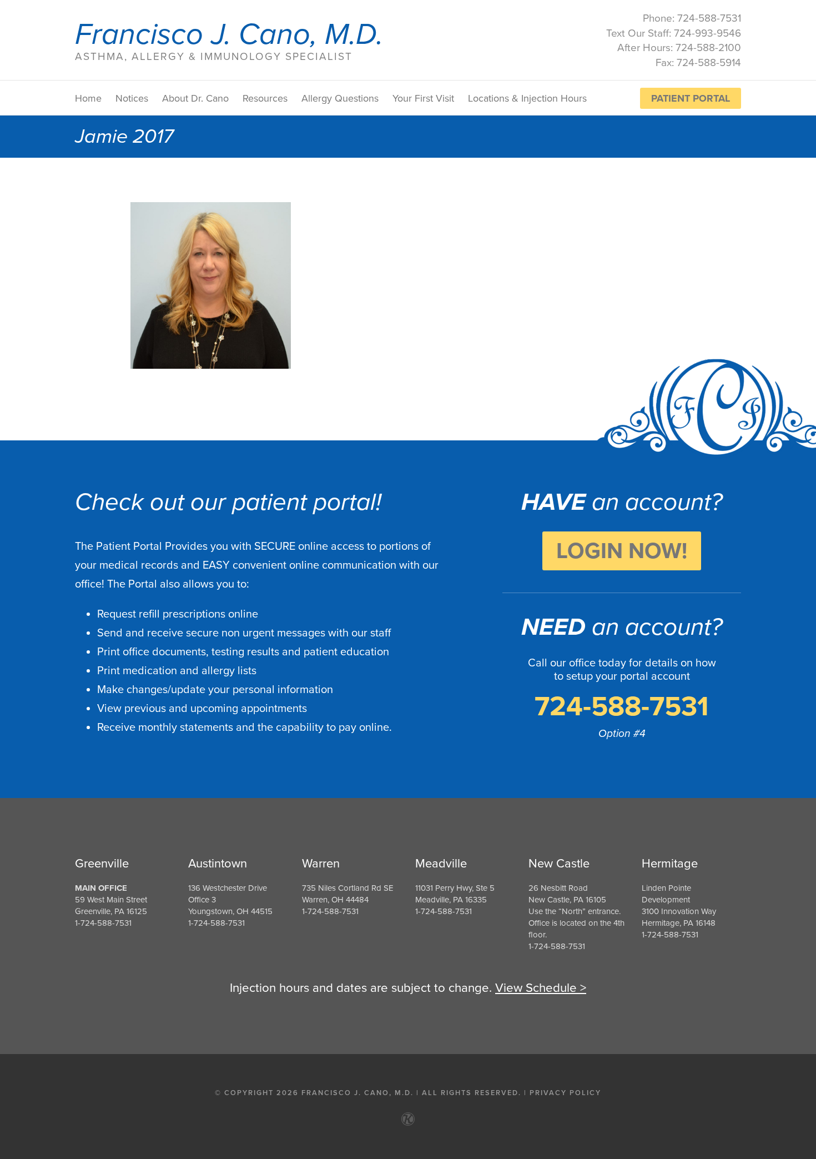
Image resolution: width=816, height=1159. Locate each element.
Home (88, 98)
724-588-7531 (622, 706)
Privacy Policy (565, 1092)
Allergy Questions (340, 98)
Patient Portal (690, 98)
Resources (265, 98)
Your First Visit (423, 98)
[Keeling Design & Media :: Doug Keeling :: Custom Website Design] (408, 1119)
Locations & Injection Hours (527, 98)
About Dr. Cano (195, 98)
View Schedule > (540, 987)
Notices (131, 98)
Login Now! (621, 551)
